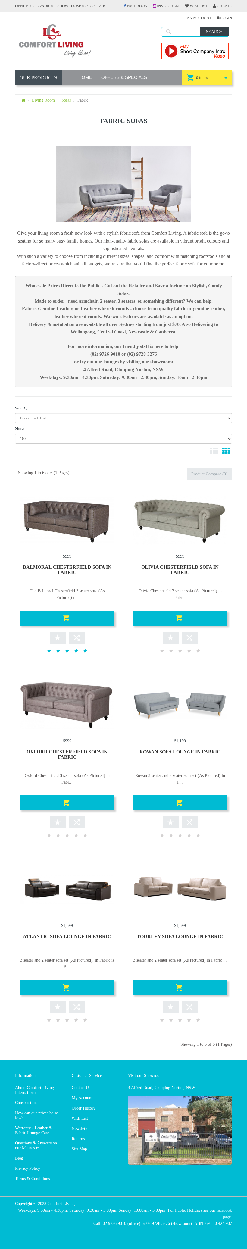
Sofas (66, 100)
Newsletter (81, 1128)
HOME (85, 77)
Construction (26, 1102)
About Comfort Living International (34, 1090)
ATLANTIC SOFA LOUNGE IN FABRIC (67, 936)
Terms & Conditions (32, 1178)
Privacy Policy (27, 1168)
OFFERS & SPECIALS (124, 77)
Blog (19, 1158)
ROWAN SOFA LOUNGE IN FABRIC (179, 751)
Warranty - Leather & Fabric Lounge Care (33, 1130)
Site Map (79, 1149)
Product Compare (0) (209, 474)
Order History (83, 1108)
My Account (82, 1098)
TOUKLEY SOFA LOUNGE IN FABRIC (180, 936)
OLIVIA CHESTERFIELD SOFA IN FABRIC (180, 570)
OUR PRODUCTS (38, 77)
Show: (20, 428)
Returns (78, 1139)
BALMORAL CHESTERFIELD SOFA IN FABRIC (67, 570)
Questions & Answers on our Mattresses (36, 1145)
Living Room (43, 100)
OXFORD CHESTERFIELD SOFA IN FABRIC (67, 754)
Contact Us (81, 1087)
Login (225, 18)
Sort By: (22, 408)
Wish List (80, 1118)
